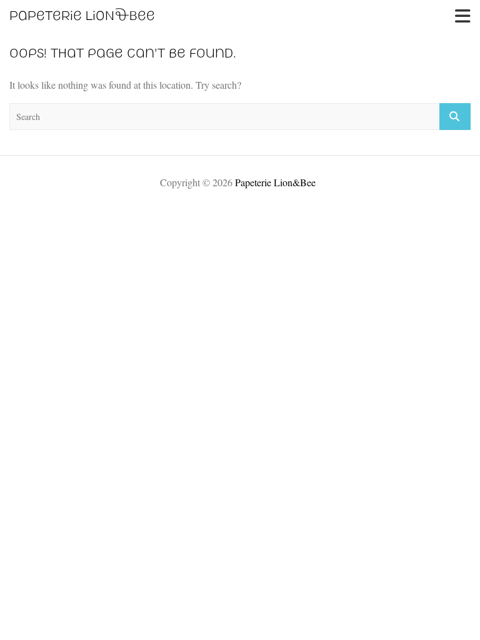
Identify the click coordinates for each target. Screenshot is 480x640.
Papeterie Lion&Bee (275, 182)
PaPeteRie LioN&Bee (82, 16)
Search (455, 116)
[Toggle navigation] (463, 16)
